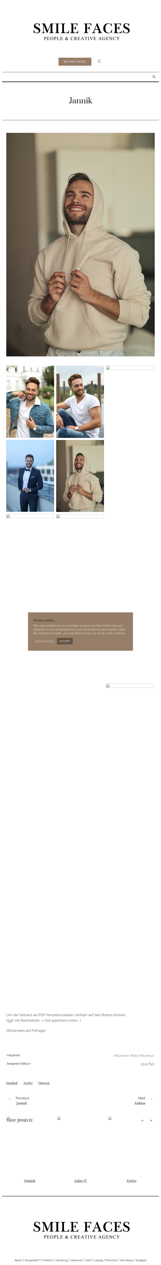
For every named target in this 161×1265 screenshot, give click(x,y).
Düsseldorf (32, 1260)
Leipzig (98, 1260)
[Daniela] (72, 1145)
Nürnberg (126, 1260)
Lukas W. (123, 1180)
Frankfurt (47, 1260)
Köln (88, 1260)
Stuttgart (140, 1260)
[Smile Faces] (80, 30)
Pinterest (43, 1083)
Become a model (75, 61)
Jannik (21, 1103)
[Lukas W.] (123, 1145)
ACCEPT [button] (65, 641)
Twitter (28, 1083)
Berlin (18, 1260)
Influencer (121, 1056)
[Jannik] (80, 244)
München (112, 1260)
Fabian (140, 1103)
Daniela (72, 1180)
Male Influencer (142, 1056)
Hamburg (62, 1260)
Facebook (12, 1083)
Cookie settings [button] (44, 640)
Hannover (76, 1260)
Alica (21, 1180)
